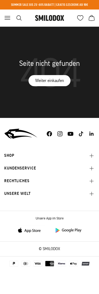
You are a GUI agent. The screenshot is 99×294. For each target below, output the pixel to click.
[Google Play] (68, 230)
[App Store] (31, 230)
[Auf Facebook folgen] (49, 134)
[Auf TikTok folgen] (81, 134)
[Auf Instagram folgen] (60, 134)
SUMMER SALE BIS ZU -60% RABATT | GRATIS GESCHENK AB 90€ (49, 4)
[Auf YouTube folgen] (70, 134)
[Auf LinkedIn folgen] (91, 134)
